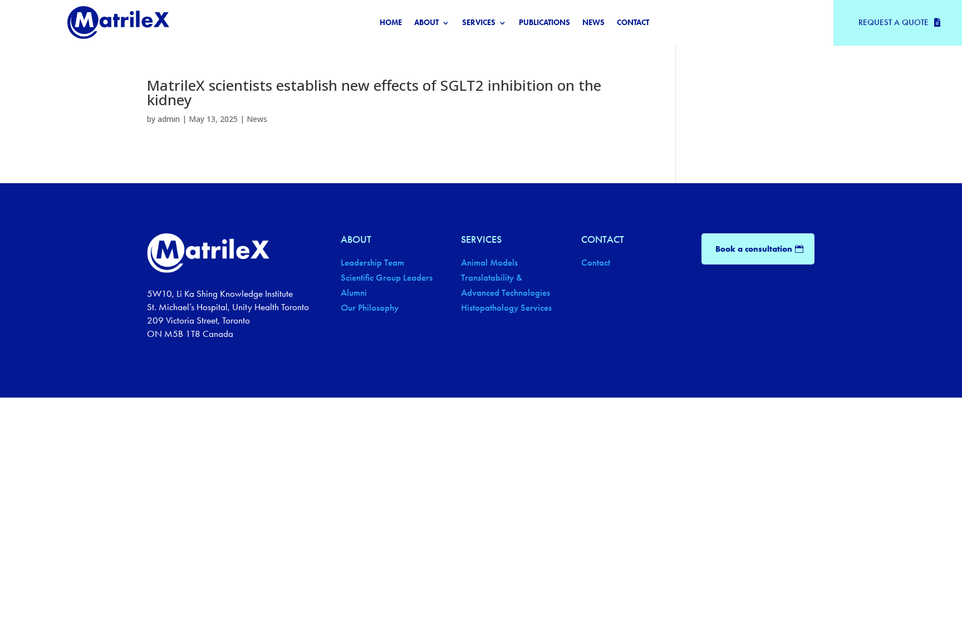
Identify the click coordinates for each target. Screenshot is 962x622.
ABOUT (426, 23)
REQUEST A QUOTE (893, 22)
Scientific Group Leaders (387, 277)
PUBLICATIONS (544, 23)
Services (478, 23)
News (257, 119)
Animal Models (489, 262)
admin (169, 119)
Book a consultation (753, 248)
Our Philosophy (370, 308)
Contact (633, 23)
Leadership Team (372, 262)
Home (391, 23)
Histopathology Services (506, 308)
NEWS (593, 23)
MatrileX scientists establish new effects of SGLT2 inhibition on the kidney (374, 92)
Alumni (354, 292)
